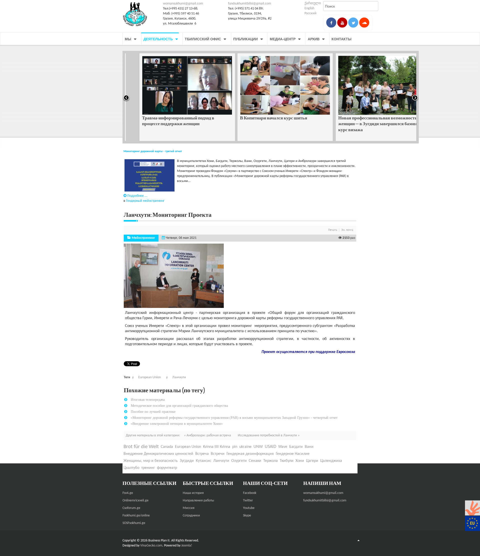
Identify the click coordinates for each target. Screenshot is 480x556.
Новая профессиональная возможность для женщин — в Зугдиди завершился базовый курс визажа (366, 123)
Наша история (193, 493)
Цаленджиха (331, 461)
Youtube (248, 508)
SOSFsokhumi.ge (133, 523)
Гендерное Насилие (293, 454)
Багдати (296, 447)
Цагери (312, 461)
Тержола (270, 461)
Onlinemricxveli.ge (135, 500)
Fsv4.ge (127, 493)
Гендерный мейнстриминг (145, 201)
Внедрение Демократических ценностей (158, 454)
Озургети (239, 461)
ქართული (312, 3)
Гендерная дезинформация (250, 454)
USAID (270, 447)
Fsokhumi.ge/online (136, 515)
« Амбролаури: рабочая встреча (208, 435)
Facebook (249, 493)
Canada (167, 447)
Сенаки (255, 461)
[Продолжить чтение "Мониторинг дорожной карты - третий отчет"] (149, 176)
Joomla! (186, 545)
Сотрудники (191, 515)
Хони (300, 461)
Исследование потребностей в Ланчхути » (269, 435)
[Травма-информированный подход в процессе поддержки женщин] (173, 85)
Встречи (217, 454)
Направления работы (198, 500)
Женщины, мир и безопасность (151, 461)
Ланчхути (179, 377)
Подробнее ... (137, 196)
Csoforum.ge (131, 508)
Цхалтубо (131, 468)
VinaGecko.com (151, 545)
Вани (309, 447)
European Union (149, 377)
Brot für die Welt (141, 446)
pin (234, 447)
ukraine (245, 447)
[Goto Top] (359, 540)
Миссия (188, 508)
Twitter (248, 500)
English (309, 8)
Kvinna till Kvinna (216, 447)
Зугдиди (187, 461)
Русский (310, 13)
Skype (247, 515)
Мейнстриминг (143, 238)
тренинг (148, 468)
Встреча (202, 454)
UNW (258, 447)
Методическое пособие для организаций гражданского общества (179, 405)
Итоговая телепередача (148, 399)
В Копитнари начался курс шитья (259, 117)
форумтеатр (167, 468)
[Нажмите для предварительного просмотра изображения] (174, 276)
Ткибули (287, 461)
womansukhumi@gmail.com (183, 4)
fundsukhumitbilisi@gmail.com (249, 4)
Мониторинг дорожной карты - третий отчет (153, 151)
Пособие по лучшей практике (153, 411)
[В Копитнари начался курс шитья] (271, 85)
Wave (282, 447)
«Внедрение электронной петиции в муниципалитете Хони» (177, 423)
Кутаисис (203, 461)
